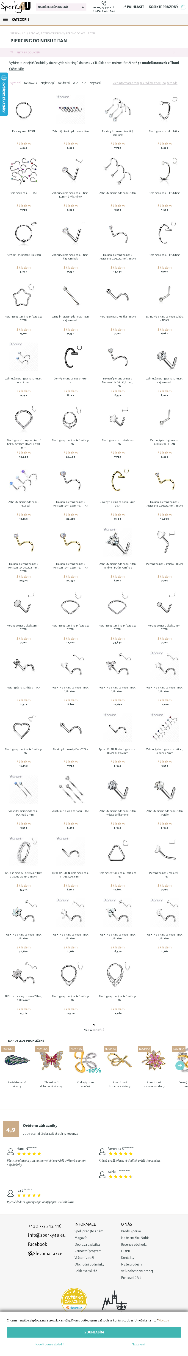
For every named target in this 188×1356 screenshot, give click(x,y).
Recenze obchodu (134, 1244)
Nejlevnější (48, 83)
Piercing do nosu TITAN (80, 33)
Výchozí (15, 83)
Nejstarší (95, 83)
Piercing (33, 33)
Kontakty (127, 1258)
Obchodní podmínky (89, 1264)
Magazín (81, 1238)
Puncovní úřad (131, 1278)
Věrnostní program (88, 1251)
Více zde (163, 1320)
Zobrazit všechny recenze (59, 1133)
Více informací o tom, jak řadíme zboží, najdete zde (145, 83)
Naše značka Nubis (135, 1238)
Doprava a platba (87, 1244)
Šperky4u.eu (18, 33)
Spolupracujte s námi (89, 1231)
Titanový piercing (52, 33)
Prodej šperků (131, 1231)
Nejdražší (64, 83)
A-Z (75, 83)
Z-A (83, 83)
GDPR (125, 1251)
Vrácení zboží (84, 1258)
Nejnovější (30, 83)
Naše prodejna (131, 1264)
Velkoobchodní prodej (137, 1271)
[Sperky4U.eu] (16, 13)
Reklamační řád (86, 1271)
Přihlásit (135, 7)
